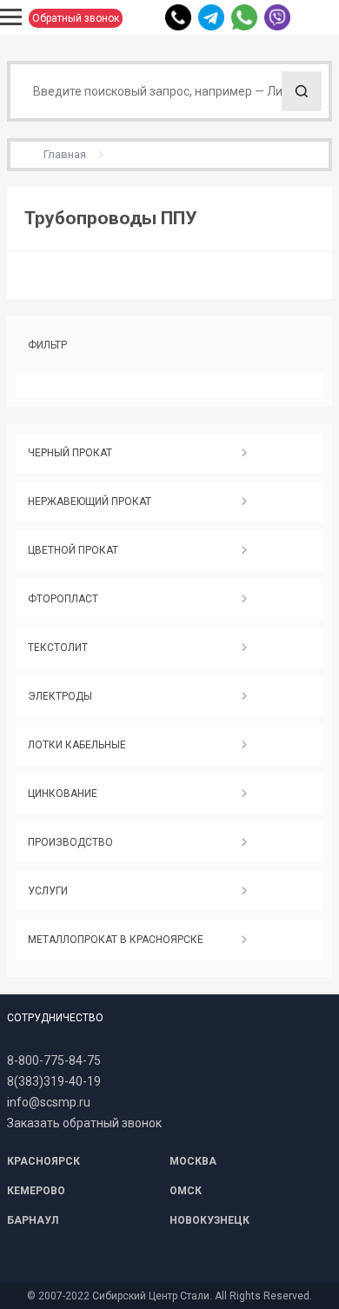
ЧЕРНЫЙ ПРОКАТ (70, 453)
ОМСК (186, 1191)
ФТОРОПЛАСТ (63, 599)
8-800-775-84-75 (54, 1060)
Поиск (302, 91)
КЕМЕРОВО (36, 1191)
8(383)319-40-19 (54, 1081)
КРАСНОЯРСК (43, 1161)
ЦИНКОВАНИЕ (62, 793)
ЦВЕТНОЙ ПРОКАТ (73, 550)
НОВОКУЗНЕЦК (209, 1220)
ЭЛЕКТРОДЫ (60, 696)
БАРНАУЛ (32, 1220)
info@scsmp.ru (48, 1102)
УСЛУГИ (48, 891)
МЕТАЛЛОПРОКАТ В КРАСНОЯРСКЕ (115, 940)
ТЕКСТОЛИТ (58, 647)
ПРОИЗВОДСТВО (70, 842)
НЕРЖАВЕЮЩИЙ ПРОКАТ (89, 501)
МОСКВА (193, 1161)
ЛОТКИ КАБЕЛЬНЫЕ (77, 745)
